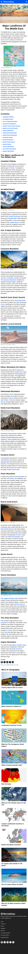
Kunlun (11, 478)
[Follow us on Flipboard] (2, 942)
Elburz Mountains (8, 130)
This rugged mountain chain (9, 598)
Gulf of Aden (4, 400)
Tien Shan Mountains (9, 149)
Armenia (3, 278)
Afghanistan (15, 437)
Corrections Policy (5, 935)
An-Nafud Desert (8, 119)
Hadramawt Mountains (10, 133)
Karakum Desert (8, 137)
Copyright (3, 928)
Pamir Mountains (8, 139)
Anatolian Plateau (8, 117)
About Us (3, 930)
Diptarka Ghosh (4, 664)
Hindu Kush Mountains (10, 135)
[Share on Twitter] (7, 662)
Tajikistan (4, 439)
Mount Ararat (19, 604)
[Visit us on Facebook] (5, 942)
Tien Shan (7, 632)
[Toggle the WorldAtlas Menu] (1, 2)
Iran (3, 304)
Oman (19, 535)
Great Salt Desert (20, 300)
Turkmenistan (5, 460)
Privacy (2, 926)
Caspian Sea (18, 372)
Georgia (16, 278)
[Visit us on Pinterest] (10, 942)
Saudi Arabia (13, 218)
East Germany (6, 784)
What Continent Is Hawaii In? (11, 706)
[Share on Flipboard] (2, 662)
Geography (16, 664)
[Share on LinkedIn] (13, 662)
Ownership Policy (5, 937)
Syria (20, 559)
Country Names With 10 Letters (12, 687)
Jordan (16, 559)
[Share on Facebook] (4, 662)
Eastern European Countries (11, 844)
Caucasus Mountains (9, 123)
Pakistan (3, 437)
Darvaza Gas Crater (15, 467)
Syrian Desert (7, 144)
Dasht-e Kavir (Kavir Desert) (11, 126)
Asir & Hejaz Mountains (10, 121)
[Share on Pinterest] (10, 662)
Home (2, 921)
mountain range (16, 433)
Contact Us (3, 923)
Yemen (11, 398)
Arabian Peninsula (14, 216)
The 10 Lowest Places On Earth (12, 884)
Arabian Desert (14, 222)
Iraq (14, 561)
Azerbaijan (10, 278)
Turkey (12, 168)
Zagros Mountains (8, 151)
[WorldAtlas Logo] (9, 2)
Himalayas (21, 476)
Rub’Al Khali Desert (9, 142)
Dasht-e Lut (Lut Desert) (10, 128)
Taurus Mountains (8, 146)
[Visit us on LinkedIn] (13, 942)
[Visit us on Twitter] (7, 942)
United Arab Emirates (13, 536)
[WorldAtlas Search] (26, 2)
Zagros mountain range (19, 645)
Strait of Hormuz (17, 649)
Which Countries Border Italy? (11, 765)
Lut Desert (4, 347)
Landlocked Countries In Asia (11, 725)
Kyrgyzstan (4, 622)
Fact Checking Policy (5, 932)
